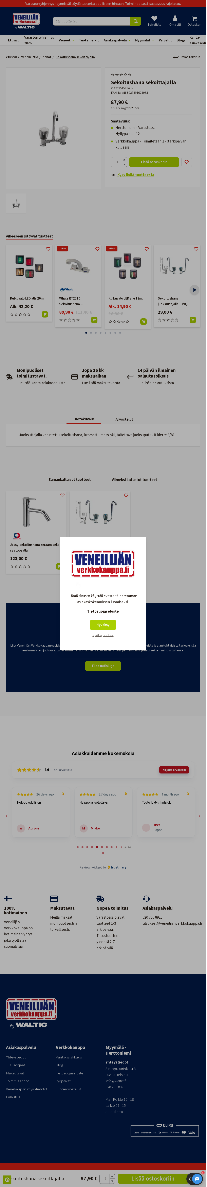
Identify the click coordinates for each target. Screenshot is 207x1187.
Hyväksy (103, 624)
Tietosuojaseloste (103, 611)
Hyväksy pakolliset (103, 635)
